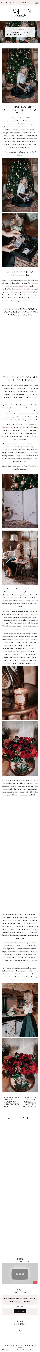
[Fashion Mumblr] (20, 10)
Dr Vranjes (34, 783)
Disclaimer (34, 1350)
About (13, 1350)
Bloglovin (5, 1350)
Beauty (24, 3)
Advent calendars (19, 286)
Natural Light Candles (27, 614)
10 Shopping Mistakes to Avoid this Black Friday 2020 (29, 1103)
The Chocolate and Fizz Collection (19, 289)
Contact (25, 1350)
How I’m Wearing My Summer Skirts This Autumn (12, 1102)
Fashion (13, 3)
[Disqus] (20, 1150)
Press (19, 1350)
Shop (4, 3)
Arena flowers (19, 639)
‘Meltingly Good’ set (21, 455)
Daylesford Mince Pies (10, 974)
